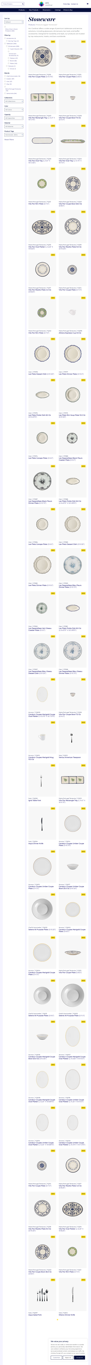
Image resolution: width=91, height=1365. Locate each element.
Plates (13, 63)
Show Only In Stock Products (11, 30)
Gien (9, 81)
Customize (56, 1357)
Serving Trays (13, 41)
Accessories (11, 38)
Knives (13, 69)
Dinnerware (13, 46)
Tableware (11, 43)
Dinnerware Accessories (13, 54)
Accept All (79, 1357)
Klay (9, 84)
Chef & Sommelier (13, 76)
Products (31, 25)
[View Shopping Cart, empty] (87, 4)
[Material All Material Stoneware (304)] (13, 126)
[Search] (23, 4)
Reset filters (9, 140)
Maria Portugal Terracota (13, 90)
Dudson (10, 79)
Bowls (13, 61)
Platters (14, 58)
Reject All (68, 1357)
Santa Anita (11, 93)
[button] (25, 10)
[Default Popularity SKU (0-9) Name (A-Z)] (13, 22)
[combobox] (13, 4)
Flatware (11, 66)
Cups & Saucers (16, 49)
